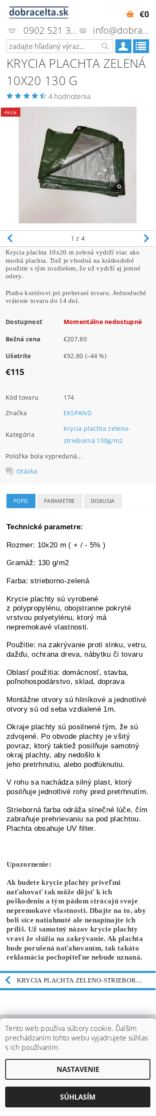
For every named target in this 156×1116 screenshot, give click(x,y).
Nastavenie (78, 1069)
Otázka (26, 471)
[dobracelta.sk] (38, 11)
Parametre (59, 501)
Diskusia (103, 501)
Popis (21, 501)
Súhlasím (78, 1097)
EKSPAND (78, 413)
